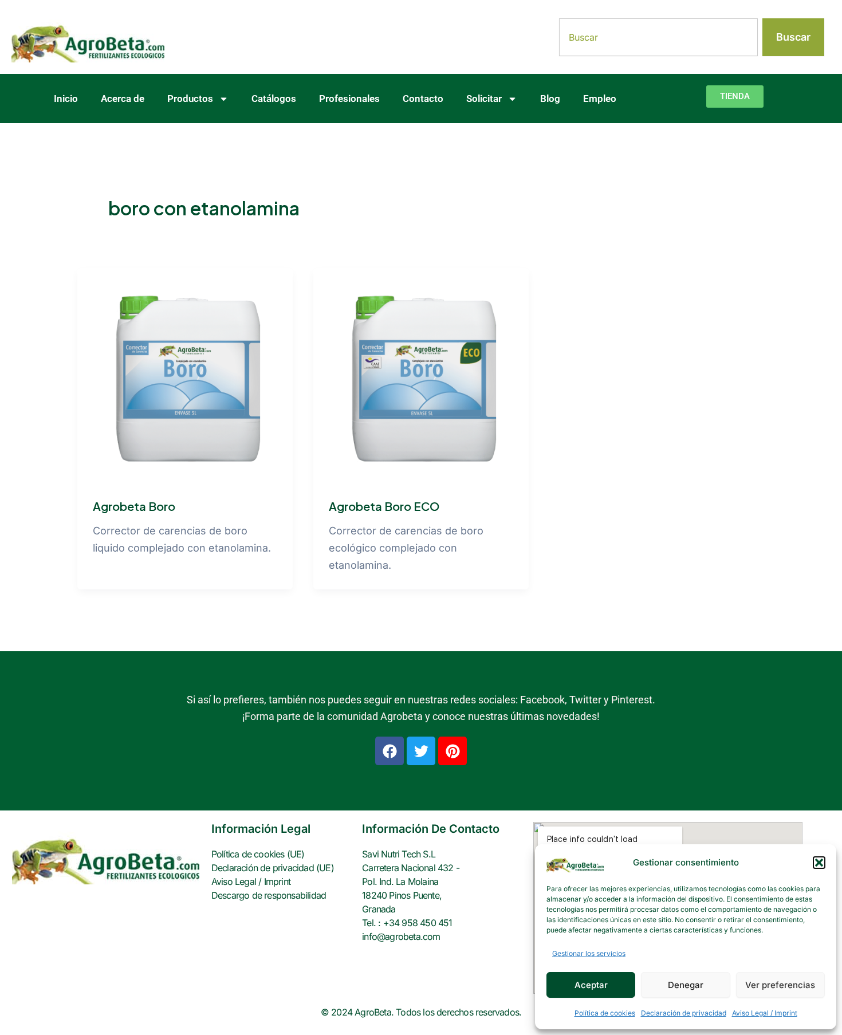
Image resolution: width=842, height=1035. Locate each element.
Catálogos (273, 98)
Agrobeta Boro (134, 506)
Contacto (423, 98)
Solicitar (484, 98)
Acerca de (122, 98)
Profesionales (349, 98)
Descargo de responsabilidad (268, 895)
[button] (819, 862)
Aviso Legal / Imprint (764, 1013)
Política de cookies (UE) (258, 854)
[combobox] (658, 37)
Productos (190, 98)
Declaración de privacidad (683, 1013)
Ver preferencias (780, 984)
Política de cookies (605, 1013)
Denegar (685, 984)
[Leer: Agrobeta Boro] (185, 375)
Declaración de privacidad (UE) (272, 867)
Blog (550, 98)
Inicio (66, 98)
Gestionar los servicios (588, 953)
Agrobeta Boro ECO (384, 506)
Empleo (599, 98)
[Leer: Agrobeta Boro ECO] (421, 375)
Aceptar (591, 984)
